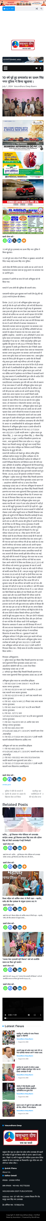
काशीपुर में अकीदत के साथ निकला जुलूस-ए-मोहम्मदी (28, 1035)
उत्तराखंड (4, 785)
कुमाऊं (9, 785)
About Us (6, 1172)
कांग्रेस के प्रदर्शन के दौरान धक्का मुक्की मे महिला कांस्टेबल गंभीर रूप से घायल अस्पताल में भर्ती (28, 1069)
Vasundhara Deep (26, 1215)
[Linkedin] (19, 240)
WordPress (35, 1217)
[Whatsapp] (5, 240)
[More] (24, 240)
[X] (14, 240)
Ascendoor (17, 1217)
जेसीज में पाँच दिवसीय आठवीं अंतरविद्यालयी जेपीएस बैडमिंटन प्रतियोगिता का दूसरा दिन (26, 1088)
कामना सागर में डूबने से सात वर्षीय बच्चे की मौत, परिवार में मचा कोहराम (29, 1106)
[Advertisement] (23, 26)
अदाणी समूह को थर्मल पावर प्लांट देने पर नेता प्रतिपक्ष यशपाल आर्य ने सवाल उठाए (30, 1051)
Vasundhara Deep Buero (25, 86)
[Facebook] (9, 240)
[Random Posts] (37, 8)
